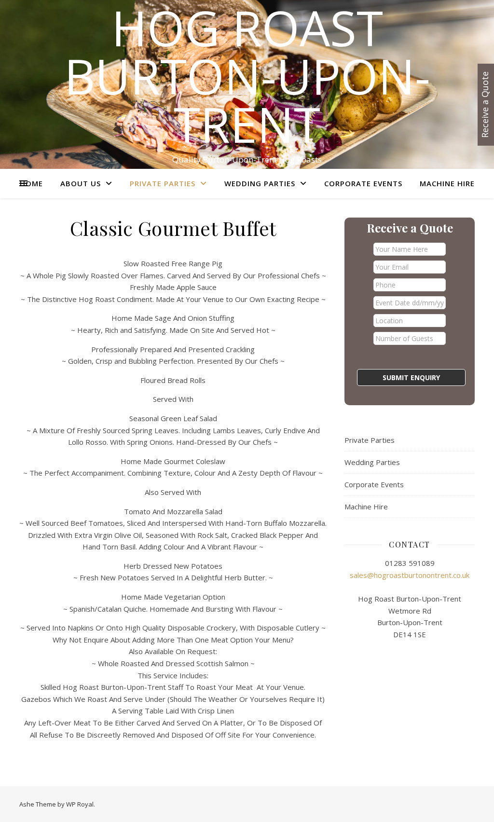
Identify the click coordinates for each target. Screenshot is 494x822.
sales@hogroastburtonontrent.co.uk (409, 575)
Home (31, 183)
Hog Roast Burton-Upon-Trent (247, 75)
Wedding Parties (259, 183)
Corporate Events (363, 183)
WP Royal (80, 804)
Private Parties (162, 183)
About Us (80, 183)
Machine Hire (447, 183)
